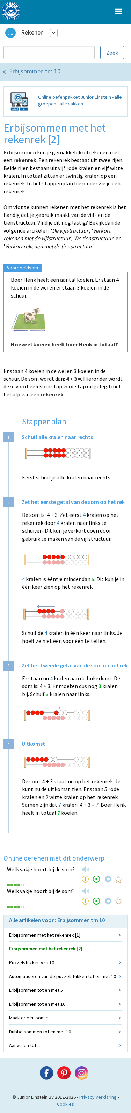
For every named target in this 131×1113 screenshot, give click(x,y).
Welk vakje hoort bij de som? (41, 869)
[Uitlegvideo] (96, 879)
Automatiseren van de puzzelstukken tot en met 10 (62, 976)
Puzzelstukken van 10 (31, 962)
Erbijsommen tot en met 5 (36, 990)
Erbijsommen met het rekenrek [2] (45, 948)
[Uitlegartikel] (85, 879)
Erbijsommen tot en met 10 (37, 1004)
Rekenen (32, 32)
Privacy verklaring (98, 1097)
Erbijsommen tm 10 (34, 71)
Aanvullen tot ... (25, 1045)
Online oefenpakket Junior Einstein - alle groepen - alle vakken (80, 100)
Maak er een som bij (30, 1018)
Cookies (65, 1104)
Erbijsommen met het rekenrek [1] (44, 935)
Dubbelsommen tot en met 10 (40, 1031)
